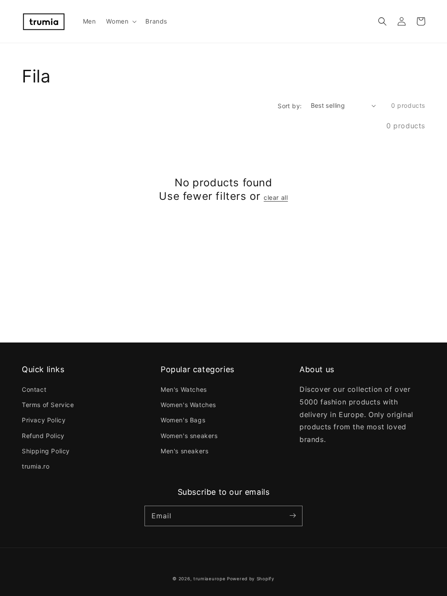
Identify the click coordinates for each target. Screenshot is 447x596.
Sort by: (290, 106)
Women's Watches (188, 404)
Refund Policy (43, 435)
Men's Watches (184, 389)
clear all (276, 197)
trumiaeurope (209, 578)
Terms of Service (48, 404)
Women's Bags (183, 420)
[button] (382, 21)
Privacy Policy (43, 420)
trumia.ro (35, 466)
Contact (34, 389)
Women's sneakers (189, 435)
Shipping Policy (46, 451)
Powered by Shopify (251, 578)
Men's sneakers (184, 451)
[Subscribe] (292, 515)
